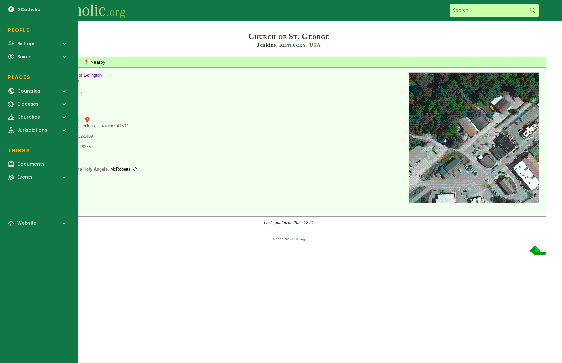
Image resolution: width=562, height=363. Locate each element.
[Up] (538, 253)
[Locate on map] (135, 169)
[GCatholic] (80, 10)
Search (532, 10)
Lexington (93, 75)
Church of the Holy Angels (81, 169)
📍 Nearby (94, 62)
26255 (85, 146)
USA (315, 45)
